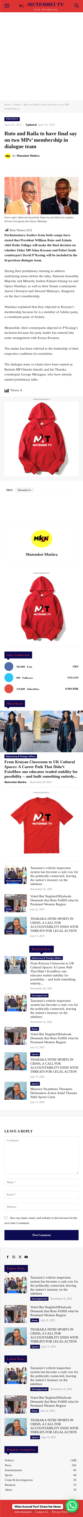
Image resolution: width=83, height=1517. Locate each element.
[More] (59, 166)
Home (7, 104)
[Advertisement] (41, 56)
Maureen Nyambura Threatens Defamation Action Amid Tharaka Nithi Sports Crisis (53, 1093)
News (9, 908)
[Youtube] (26, 1257)
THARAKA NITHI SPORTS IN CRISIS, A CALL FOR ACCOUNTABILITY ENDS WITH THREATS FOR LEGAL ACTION (54, 1335)
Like (76, 666)
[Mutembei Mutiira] (8, 155)
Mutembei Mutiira (28, 155)
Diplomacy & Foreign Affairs (21, 756)
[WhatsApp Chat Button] (72, 1506)
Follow (73, 677)
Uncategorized (13, 880)
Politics (17, 104)
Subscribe (72, 688)
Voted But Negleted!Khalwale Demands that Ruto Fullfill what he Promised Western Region (54, 900)
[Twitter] (20, 1257)
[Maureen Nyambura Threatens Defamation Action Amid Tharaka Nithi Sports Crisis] (15, 1091)
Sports (9, 931)
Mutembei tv (24, 490)
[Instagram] (14, 1257)
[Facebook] (7, 1257)
